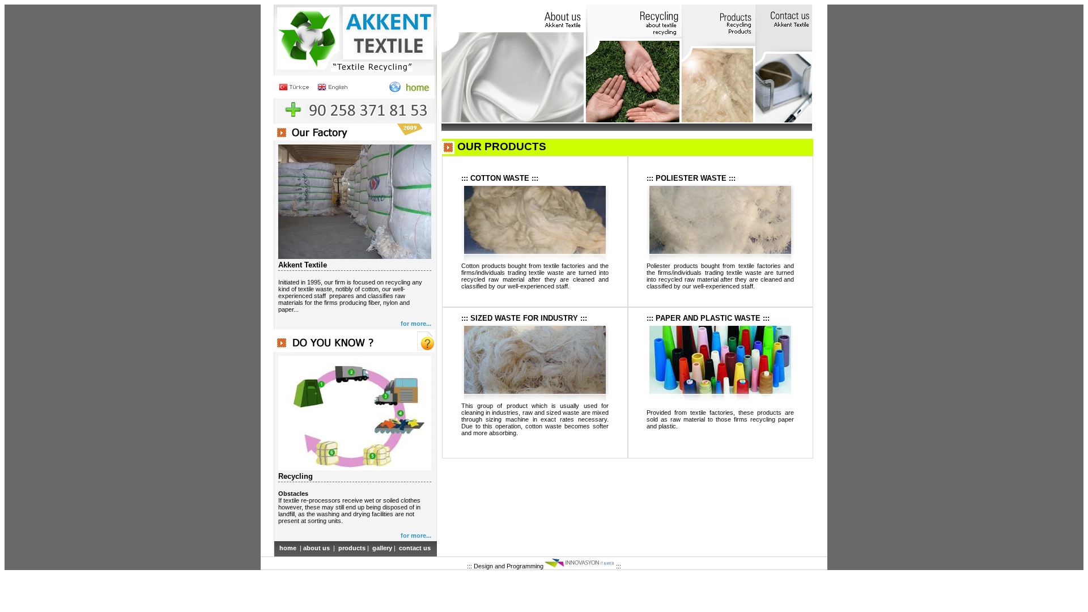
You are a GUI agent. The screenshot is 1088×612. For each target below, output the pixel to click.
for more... (416, 323)
